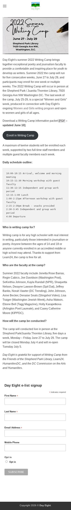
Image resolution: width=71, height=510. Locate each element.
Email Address (13, 427)
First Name (11, 395)
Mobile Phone (11, 442)
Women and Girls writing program (33, 108)
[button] (5, 6)
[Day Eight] (35, 6)
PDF (62, 120)
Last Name (11, 411)
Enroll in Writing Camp (20, 135)
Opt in (12, 462)
